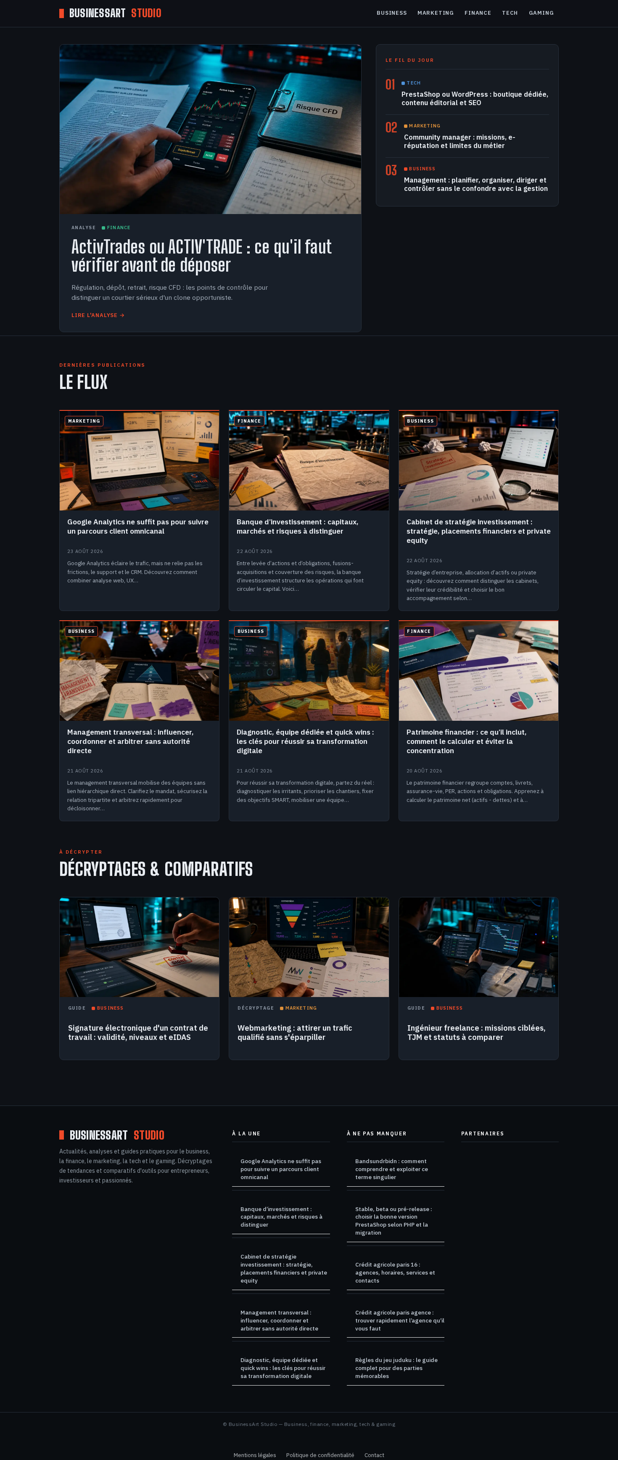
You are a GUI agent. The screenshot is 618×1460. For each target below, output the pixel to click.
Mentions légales (255, 1455)
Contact (374, 1455)
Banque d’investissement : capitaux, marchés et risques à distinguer (281, 1217)
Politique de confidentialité (320, 1455)
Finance (478, 12)
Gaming (541, 12)
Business (392, 12)
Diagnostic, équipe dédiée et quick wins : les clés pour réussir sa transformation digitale (282, 1368)
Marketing (435, 12)
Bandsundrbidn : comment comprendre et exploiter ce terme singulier (391, 1169)
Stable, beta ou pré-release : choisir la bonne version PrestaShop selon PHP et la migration (393, 1221)
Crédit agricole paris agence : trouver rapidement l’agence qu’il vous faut (399, 1320)
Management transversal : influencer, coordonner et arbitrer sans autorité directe (279, 1320)
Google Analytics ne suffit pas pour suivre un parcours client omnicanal (280, 1169)
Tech (510, 12)
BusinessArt (115, 13)
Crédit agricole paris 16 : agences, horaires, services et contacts (395, 1272)
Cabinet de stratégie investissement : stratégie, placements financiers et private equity (283, 1268)
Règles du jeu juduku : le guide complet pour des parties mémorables (396, 1368)
